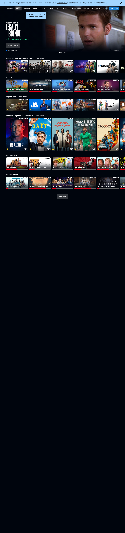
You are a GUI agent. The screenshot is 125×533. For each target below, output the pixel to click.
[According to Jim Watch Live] (108, 163)
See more (62, 196)
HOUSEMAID (108, 66)
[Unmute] (116, 14)
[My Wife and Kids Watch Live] (17, 163)
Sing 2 (17, 66)
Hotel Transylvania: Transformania (85, 66)
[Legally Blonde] (83, 29)
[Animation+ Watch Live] (85, 163)
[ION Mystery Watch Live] (17, 183)
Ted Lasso (40, 105)
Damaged (62, 66)
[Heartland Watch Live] (85, 183)
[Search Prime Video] (93, 8)
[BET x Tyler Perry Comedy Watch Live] (62, 86)
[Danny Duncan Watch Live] (62, 163)
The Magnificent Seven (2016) (40, 66)
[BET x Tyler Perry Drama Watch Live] (40, 183)
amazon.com (62, 3)
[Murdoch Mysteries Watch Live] (108, 183)
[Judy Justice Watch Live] (108, 86)
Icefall (62, 105)
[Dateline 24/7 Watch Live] (40, 86)
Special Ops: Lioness (17, 105)
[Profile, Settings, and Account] (106, 8)
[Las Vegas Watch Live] (62, 183)
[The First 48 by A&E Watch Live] (85, 86)
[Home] (9, 8)
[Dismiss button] (121, 3)
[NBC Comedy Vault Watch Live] (40, 163)
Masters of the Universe (85, 105)
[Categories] (103, 8)
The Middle (108, 105)
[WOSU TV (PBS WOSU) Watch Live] (17, 86)
